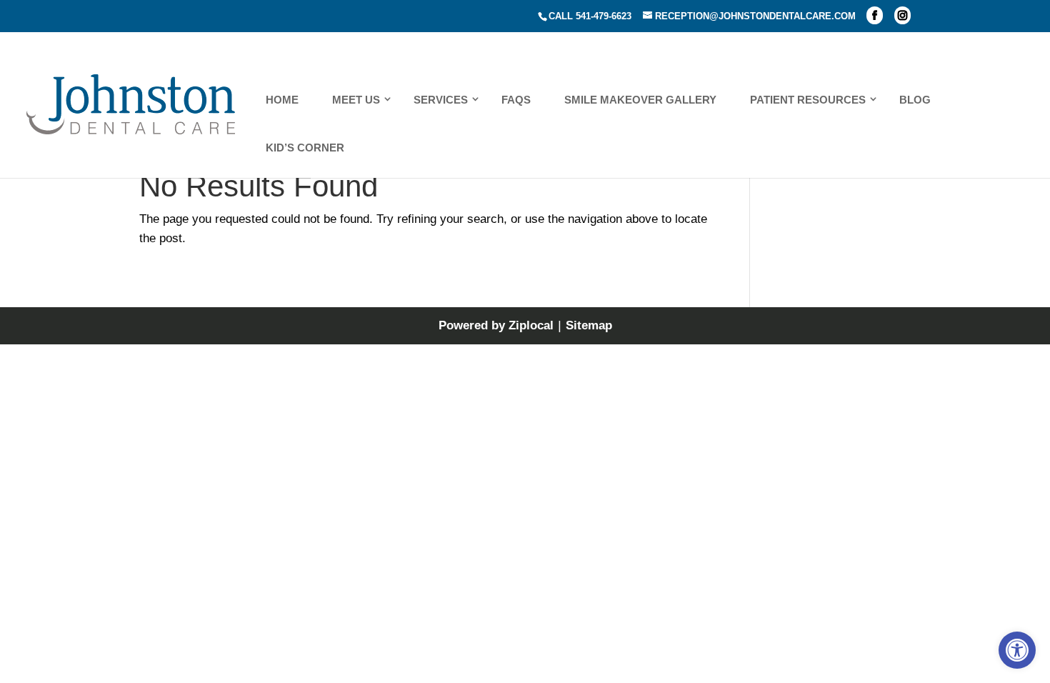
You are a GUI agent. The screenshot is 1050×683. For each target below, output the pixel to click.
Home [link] (282, 100)
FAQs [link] (516, 100)
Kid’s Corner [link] (305, 147)
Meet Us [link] (356, 100)
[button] (874, 15)
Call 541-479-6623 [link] (590, 16)
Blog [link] (915, 100)
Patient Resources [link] (808, 100)
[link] (1017, 650)
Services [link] (441, 100)
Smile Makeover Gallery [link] (640, 100)
